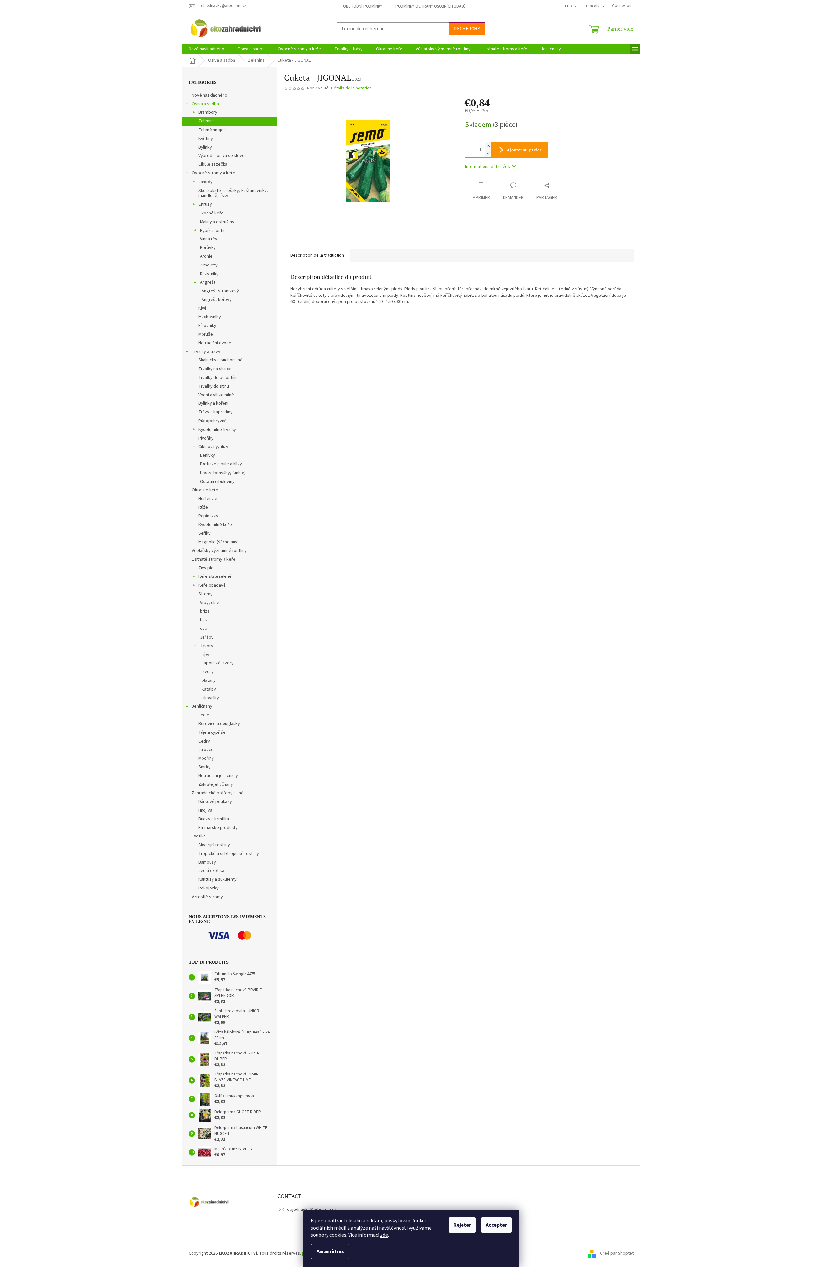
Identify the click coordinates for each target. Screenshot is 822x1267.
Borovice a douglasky (219, 724)
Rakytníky (209, 274)
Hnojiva (205, 810)
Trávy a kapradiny (215, 412)
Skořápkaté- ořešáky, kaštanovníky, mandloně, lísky (233, 193)
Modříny (206, 758)
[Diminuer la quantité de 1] (488, 153)
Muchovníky (209, 317)
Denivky (207, 455)
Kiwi (202, 308)
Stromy (205, 594)
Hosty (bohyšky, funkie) (222, 473)
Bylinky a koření (213, 403)
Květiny (205, 138)
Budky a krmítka (213, 819)
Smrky (204, 767)
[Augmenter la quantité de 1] (488, 146)
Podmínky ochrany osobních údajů (430, 6)
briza (205, 611)
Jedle (203, 715)
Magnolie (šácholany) (218, 542)
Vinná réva (210, 239)
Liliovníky (210, 698)
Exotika (199, 836)
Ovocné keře (211, 213)
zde (384, 1235)
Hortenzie (207, 498)
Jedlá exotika (211, 870)
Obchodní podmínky (362, 6)
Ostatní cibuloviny (217, 481)
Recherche (467, 29)
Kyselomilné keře (215, 525)
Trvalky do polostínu (218, 377)
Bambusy (207, 862)
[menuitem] (206, 49)
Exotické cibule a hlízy (221, 464)
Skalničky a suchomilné (220, 360)
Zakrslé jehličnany (215, 784)
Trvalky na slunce (215, 369)
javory (207, 672)
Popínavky (208, 516)
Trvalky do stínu (213, 386)
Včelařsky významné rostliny (219, 550)
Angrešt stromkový (220, 291)
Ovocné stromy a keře (213, 173)
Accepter (496, 1225)
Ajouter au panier (524, 150)
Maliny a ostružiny (217, 222)
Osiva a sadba (205, 104)
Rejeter (462, 1225)
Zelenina (206, 121)
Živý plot (206, 568)
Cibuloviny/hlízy (213, 446)
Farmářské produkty (218, 828)
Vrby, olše (209, 602)
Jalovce (205, 749)
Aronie (206, 256)
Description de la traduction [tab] (317, 255)
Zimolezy (209, 265)
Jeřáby (206, 637)
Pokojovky (208, 888)
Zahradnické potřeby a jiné (218, 793)
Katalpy (209, 689)
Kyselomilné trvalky (217, 429)
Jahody (205, 182)
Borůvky (208, 247)
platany (209, 680)
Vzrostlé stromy (207, 897)
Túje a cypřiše (211, 732)
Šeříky (204, 533)
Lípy (205, 654)
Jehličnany (202, 706)
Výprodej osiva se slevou (222, 155)
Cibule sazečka (212, 164)
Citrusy (205, 204)
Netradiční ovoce (214, 343)
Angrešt (207, 282)
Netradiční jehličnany (218, 776)
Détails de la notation (351, 88)
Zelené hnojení (212, 130)
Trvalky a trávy (206, 351)
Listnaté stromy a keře (213, 559)
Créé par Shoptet (617, 1253)
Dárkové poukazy (215, 801)
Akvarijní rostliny (214, 845)
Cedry (204, 741)
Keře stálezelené (215, 576)
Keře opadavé (212, 585)
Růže (203, 507)
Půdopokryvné (212, 421)
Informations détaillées (487, 166)
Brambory (207, 112)
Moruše (205, 334)
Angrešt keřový (217, 299)
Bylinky (205, 147)
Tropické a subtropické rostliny (228, 853)
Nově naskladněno (209, 95)
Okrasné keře (205, 490)
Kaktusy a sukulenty (217, 879)
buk (203, 620)
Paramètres (330, 1251)
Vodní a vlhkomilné (216, 395)
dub (203, 628)
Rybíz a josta (212, 230)
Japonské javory (218, 663)
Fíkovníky (207, 325)
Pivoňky (205, 438)
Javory (206, 646)
